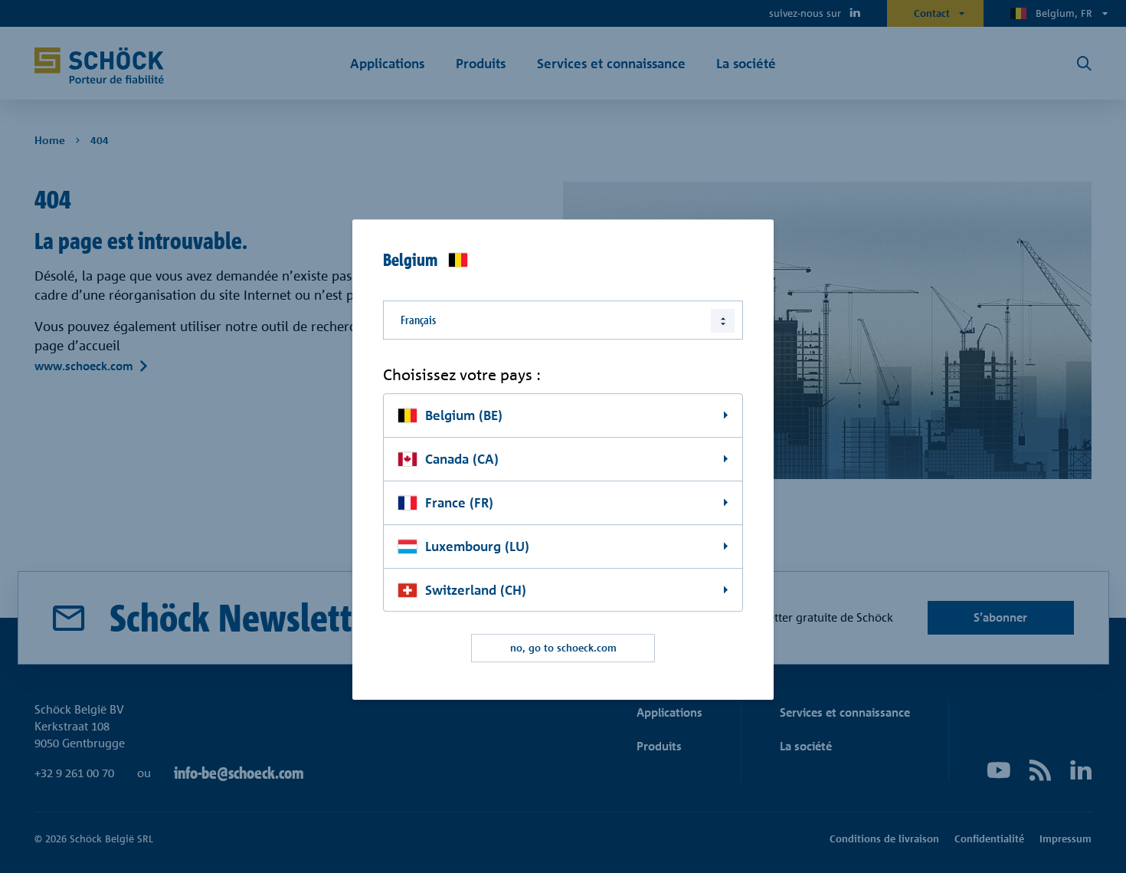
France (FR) (459, 502)
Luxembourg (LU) (477, 546)
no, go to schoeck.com (563, 648)
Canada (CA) (462, 459)
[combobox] (563, 320)
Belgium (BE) (463, 415)
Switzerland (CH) (475, 590)
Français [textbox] (418, 320)
